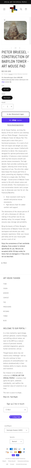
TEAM (5, 284)
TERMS (5, 316)
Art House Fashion (14, 458)
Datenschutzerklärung (23, 461)
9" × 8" (6, 89)
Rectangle (7, 98)
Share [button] (5, 263)
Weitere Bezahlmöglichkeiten (15, 125)
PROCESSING (7, 307)
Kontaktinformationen (21, 464)
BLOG (5, 320)
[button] (4, 9)
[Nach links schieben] (11, 48)
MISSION (6, 293)
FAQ (4, 302)
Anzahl (3, 102)
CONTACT (6, 298)
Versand (10, 74)
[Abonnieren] (25, 409)
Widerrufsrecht (12, 461)
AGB (7, 464)
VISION (5, 288)
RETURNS (6, 311)
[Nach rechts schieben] (19, 48)
